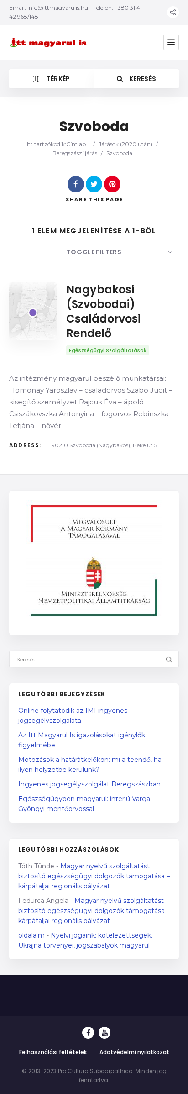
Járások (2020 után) (125, 144)
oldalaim (31, 935)
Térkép (57, 78)
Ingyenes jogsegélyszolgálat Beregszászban (89, 784)
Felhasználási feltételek (53, 1052)
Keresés (142, 78)
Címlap (76, 144)
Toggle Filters (94, 252)
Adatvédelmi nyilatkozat (134, 1052)
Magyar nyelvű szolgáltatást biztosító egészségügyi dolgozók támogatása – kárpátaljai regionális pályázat (94, 876)
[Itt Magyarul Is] (49, 42)
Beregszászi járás (74, 153)
